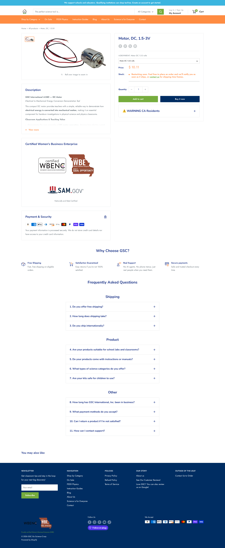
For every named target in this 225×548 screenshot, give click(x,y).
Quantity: (122, 89)
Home (23, 28)
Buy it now (180, 99)
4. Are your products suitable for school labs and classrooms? (104, 349)
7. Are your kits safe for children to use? (92, 378)
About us (140, 475)
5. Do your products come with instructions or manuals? (101, 359)
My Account (175, 13)
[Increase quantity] (145, 89)
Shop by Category (29, 19)
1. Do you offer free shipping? (86, 306)
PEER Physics (62, 19)
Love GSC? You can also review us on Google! (150, 486)
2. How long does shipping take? (88, 316)
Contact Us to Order (184, 475)
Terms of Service (112, 484)
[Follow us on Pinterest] (99, 522)
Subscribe (30, 495)
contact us (154, 76)
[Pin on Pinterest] (125, 46)
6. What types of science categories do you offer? (97, 368)
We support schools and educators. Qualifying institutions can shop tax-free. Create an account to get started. (112, 2)
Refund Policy (111, 480)
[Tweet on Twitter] (130, 46)
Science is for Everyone (124, 19)
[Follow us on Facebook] (89, 522)
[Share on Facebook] (120, 46)
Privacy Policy (111, 475)
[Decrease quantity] (131, 89)
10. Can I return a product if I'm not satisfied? (95, 421)
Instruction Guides (80, 19)
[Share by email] (135, 46)
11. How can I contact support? (87, 431)
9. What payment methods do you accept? (93, 411)
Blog (95, 19)
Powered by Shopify (29, 539)
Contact (142, 19)
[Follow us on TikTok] (109, 522)
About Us (105, 19)
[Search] (160, 12)
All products (33, 28)
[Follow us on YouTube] (104, 522)
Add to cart (138, 99)
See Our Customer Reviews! (148, 480)
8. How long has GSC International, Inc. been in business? (102, 402)
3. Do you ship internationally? (87, 325)
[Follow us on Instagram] (94, 522)
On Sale (48, 19)
